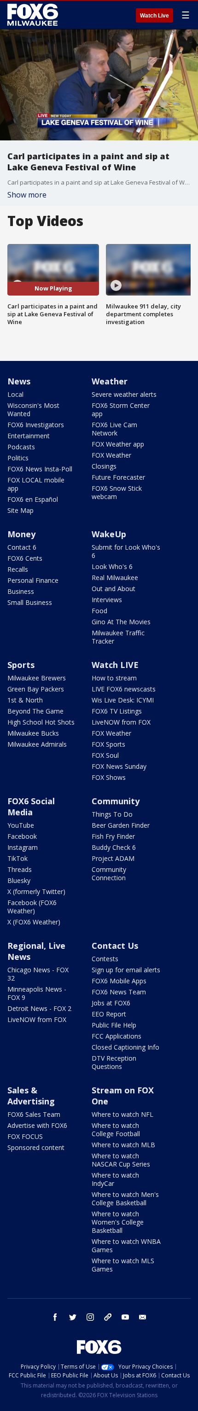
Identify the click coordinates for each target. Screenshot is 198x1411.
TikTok (17, 858)
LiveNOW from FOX (121, 722)
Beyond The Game (35, 711)
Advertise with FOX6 (37, 1125)
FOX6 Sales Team (33, 1114)
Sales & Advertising (31, 1096)
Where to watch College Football (116, 1129)
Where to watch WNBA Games (126, 1245)
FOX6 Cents (24, 558)
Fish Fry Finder (113, 836)
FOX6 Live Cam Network (114, 428)
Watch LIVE (115, 664)
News (18, 381)
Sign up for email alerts (126, 969)
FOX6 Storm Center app (121, 409)
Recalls (17, 569)
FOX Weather (111, 455)
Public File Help (114, 1025)
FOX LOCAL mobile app (35, 484)
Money (21, 534)
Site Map (20, 510)
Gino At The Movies (121, 621)
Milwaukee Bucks (33, 733)
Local (15, 394)
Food (99, 610)
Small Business (29, 602)
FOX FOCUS (25, 1136)
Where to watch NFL (122, 1114)
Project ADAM (113, 858)
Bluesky (18, 880)
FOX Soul (105, 755)
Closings (104, 466)
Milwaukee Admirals (37, 744)
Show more (27, 195)
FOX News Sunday (119, 766)
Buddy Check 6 (114, 847)
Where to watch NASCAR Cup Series (121, 1159)
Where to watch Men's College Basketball (125, 1198)
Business (20, 591)
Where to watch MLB (123, 1144)
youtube (125, 1317)
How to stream (114, 678)
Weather (110, 381)
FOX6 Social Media (31, 807)
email (142, 1317)
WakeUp (109, 534)
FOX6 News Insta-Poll (39, 469)
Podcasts (21, 446)
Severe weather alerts (124, 394)
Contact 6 (21, 547)
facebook (55, 1317)
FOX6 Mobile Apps (119, 980)
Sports (21, 664)
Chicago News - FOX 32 (38, 973)
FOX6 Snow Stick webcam (117, 492)
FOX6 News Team (119, 991)
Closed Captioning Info (125, 1047)
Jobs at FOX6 (111, 1003)
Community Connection (109, 873)
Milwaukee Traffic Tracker (118, 636)
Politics (18, 457)
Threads (19, 869)
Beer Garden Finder (121, 825)
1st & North (25, 700)
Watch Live (154, 15)
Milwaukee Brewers (36, 678)
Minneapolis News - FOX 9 (36, 993)
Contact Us (115, 945)
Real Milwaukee (115, 577)
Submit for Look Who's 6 (126, 551)
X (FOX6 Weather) (33, 921)
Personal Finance (32, 580)
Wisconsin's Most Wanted (33, 409)
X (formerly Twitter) (36, 891)
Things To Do (112, 814)
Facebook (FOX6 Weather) (32, 906)
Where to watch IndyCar (115, 1179)
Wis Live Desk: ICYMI (123, 700)
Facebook (22, 836)
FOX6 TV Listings (117, 711)
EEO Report (109, 1014)
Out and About (113, 588)
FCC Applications (116, 1036)
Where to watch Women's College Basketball (118, 1222)
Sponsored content (35, 1147)
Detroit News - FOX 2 (39, 1008)
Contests (105, 958)
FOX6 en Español (32, 499)
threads (107, 1317)
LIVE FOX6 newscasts (124, 689)
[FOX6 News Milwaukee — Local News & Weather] (34, 15)
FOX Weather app (118, 444)
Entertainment (28, 435)
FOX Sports (108, 744)
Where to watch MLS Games (123, 1264)
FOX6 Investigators (35, 424)
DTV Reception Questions (114, 1062)
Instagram (22, 847)
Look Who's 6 (112, 566)
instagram (90, 1317)
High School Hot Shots (41, 722)
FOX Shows (109, 777)
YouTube (20, 825)
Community (116, 801)
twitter (72, 1317)
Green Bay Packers (35, 689)
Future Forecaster (118, 477)
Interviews (107, 599)
